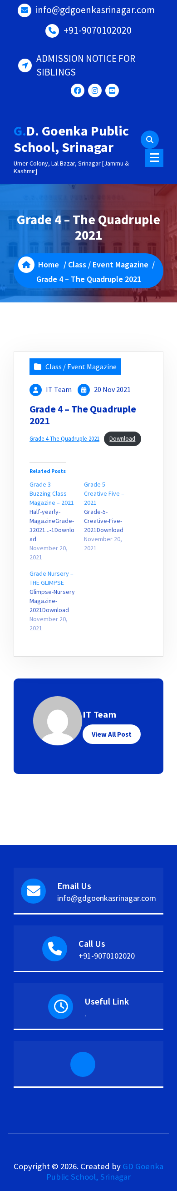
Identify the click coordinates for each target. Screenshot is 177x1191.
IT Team (59, 389)
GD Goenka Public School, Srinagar (104, 1171)
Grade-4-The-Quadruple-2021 (64, 438)
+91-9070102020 (98, 30)
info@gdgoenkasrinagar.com (95, 10)
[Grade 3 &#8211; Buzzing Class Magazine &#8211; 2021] (57, 521)
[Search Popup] (150, 140)
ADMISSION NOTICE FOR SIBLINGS (85, 65)
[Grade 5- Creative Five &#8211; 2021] (111, 516)
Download (122, 438)
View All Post (112, 734)
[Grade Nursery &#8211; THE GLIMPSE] (57, 601)
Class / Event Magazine (108, 264)
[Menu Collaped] (154, 158)
